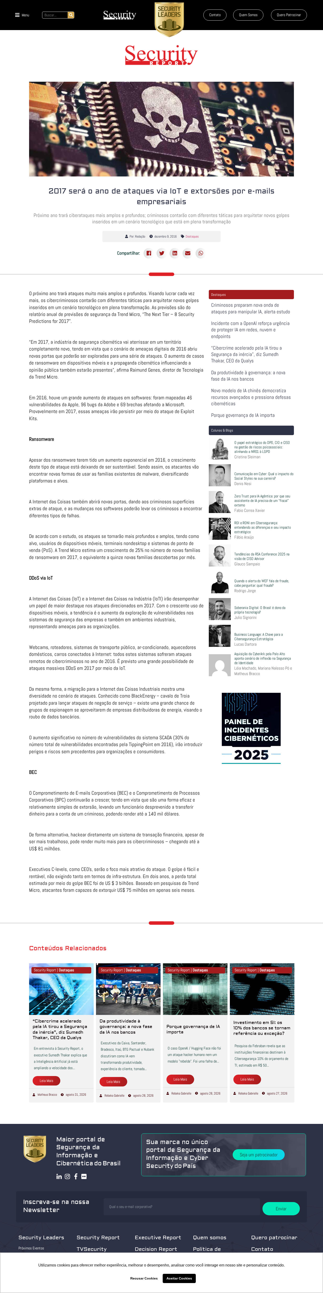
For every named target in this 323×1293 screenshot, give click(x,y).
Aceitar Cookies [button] (179, 1278)
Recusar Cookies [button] (144, 1278)
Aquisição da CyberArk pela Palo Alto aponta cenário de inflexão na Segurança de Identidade (262, 658)
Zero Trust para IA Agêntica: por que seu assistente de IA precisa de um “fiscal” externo (262, 501)
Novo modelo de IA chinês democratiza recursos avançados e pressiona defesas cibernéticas (251, 397)
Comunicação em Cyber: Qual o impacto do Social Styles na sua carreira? (263, 476)
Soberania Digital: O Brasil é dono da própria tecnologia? (259, 610)
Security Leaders (41, 1237)
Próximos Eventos (31, 1248)
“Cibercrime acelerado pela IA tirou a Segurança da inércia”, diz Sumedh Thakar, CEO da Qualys (246, 354)
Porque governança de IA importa (243, 415)
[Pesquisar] (71, 15)
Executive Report (158, 1237)
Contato (262, 1249)
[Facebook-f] (76, 1176)
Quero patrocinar (274, 1237)
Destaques (192, 236)
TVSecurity (92, 1249)
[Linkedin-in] (59, 1176)
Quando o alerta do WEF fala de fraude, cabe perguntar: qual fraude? (261, 583)
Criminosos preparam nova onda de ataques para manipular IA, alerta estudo (250, 308)
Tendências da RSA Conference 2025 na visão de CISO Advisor (261, 556)
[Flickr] (84, 1176)
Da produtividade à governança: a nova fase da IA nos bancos (248, 375)
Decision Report (156, 1249)
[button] (22, 15)
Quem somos (209, 1237)
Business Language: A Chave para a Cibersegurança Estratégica (258, 636)
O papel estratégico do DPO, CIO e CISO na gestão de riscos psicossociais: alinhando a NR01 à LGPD (262, 447)
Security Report (98, 1237)
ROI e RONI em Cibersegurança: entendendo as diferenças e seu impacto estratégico (262, 527)
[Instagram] (67, 1176)
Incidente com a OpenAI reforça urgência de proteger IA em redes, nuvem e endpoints (250, 329)
